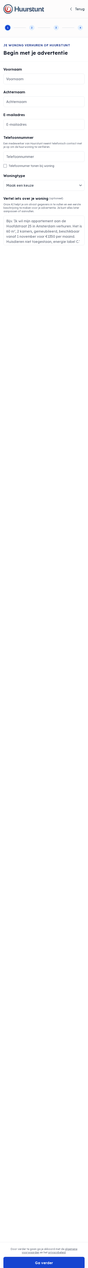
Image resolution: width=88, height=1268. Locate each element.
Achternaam (14, 92)
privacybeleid (57, 1252)
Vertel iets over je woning (33, 198)
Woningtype (14, 176)
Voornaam (12, 69)
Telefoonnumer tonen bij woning (31, 166)
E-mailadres (14, 115)
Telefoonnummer (18, 137)
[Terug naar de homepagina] (23, 9)
